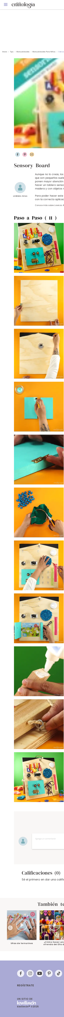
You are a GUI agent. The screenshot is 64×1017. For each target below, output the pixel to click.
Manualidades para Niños (43, 51)
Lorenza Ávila (20, 196)
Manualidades (23, 51)
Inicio (4, 51)
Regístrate (25, 985)
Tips (12, 51)
